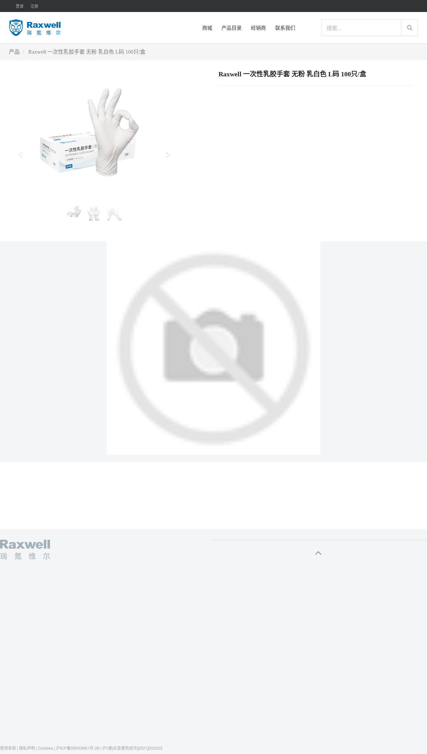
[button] (23, 151)
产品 (14, 52)
